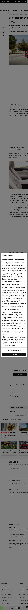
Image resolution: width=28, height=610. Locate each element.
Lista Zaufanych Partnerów (8, 345)
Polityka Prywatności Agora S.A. (14, 309)
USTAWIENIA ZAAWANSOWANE (14, 350)
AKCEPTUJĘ (14, 354)
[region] (14, 305)
